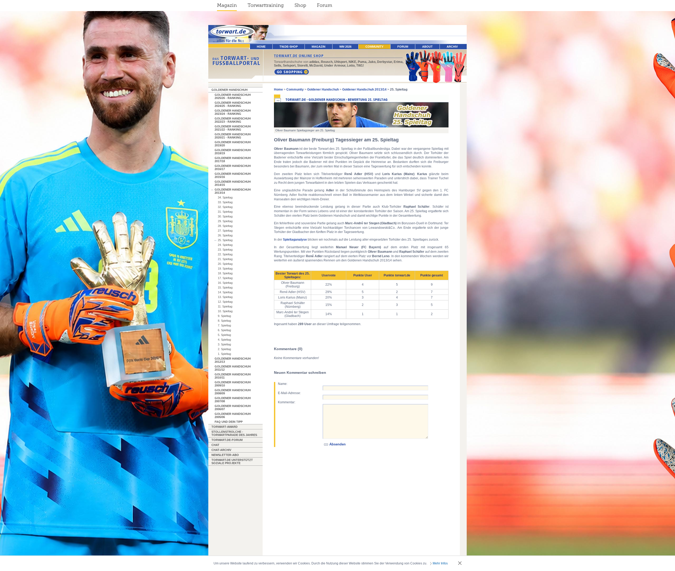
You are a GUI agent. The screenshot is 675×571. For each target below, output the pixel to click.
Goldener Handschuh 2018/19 (233, 151)
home (261, 46)
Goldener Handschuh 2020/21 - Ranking (233, 136)
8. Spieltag (224, 320)
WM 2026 (345, 46)
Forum (324, 5)
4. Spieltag (224, 339)
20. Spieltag (225, 263)
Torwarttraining (266, 5)
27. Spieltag (225, 230)
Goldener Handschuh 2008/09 (233, 392)
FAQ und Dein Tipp (229, 421)
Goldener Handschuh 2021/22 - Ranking (233, 128)
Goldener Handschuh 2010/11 (233, 376)
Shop (300, 5)
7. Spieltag (224, 325)
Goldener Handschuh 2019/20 (233, 144)
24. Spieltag (225, 244)
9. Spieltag (224, 315)
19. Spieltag (225, 268)
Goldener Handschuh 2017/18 (233, 159)
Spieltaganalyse (295, 239)
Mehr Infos (440, 563)
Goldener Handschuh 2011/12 (233, 368)
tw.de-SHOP (288, 46)
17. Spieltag (225, 278)
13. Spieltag (225, 297)
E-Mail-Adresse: (289, 393)
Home (278, 89)
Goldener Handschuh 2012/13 (233, 360)
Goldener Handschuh (229, 89)
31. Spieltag (225, 211)
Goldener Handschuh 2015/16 (233, 175)
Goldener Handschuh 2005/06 (233, 415)
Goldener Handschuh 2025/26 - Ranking (233, 96)
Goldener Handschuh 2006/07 (233, 407)
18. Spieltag (225, 273)
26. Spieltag (225, 235)
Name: (282, 384)
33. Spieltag (225, 202)
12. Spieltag (225, 301)
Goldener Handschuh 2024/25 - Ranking (233, 104)
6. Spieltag (224, 330)
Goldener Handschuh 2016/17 (233, 167)
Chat (215, 444)
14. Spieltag (225, 292)
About (427, 46)
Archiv (452, 46)
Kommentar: (286, 402)
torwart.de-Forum (227, 439)
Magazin (227, 5)
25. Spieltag (225, 240)
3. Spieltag (224, 344)
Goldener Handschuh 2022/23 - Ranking (233, 120)
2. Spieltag (224, 349)
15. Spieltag (225, 287)
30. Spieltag (225, 216)
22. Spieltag (225, 254)
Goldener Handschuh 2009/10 (233, 384)
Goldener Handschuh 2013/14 (233, 191)
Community (374, 46)
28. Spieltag (225, 225)
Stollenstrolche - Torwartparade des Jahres (234, 433)
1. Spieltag (224, 353)
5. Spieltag (224, 334)
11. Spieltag (225, 306)
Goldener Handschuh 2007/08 (233, 399)
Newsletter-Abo (225, 454)
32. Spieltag (225, 206)
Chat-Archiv (221, 449)
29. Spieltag (225, 221)
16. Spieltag (225, 282)
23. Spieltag (225, 249)
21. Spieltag (225, 259)
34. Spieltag (225, 197)
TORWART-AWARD (224, 426)
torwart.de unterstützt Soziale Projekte (232, 461)
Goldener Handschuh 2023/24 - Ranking (233, 112)
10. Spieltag (225, 311)
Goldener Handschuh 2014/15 (233, 183)
